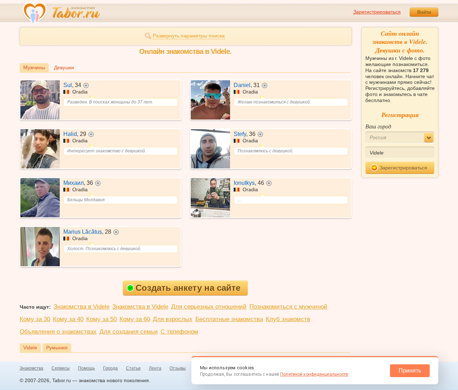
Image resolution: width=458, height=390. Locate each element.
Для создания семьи (128, 331)
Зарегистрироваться (377, 12)
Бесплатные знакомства (229, 319)
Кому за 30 (35, 319)
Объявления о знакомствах (58, 331)
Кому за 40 (68, 319)
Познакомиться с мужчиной (288, 306)
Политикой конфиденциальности (314, 374)
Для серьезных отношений (209, 306)
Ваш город (378, 126)
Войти (424, 12)
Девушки (64, 67)
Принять (410, 371)
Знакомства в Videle (81, 306)
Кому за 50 (101, 319)
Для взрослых (173, 319)
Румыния (57, 347)
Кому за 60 (135, 319)
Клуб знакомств (288, 319)
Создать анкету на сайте (188, 288)
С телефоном (179, 331)
